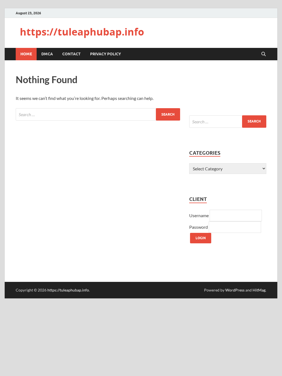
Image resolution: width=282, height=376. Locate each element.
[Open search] (263, 54)
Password (199, 227)
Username (199, 215)
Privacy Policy (105, 54)
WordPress (235, 290)
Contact (71, 54)
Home (26, 54)
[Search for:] (98, 114)
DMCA (47, 54)
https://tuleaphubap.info (82, 32)
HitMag (259, 290)
